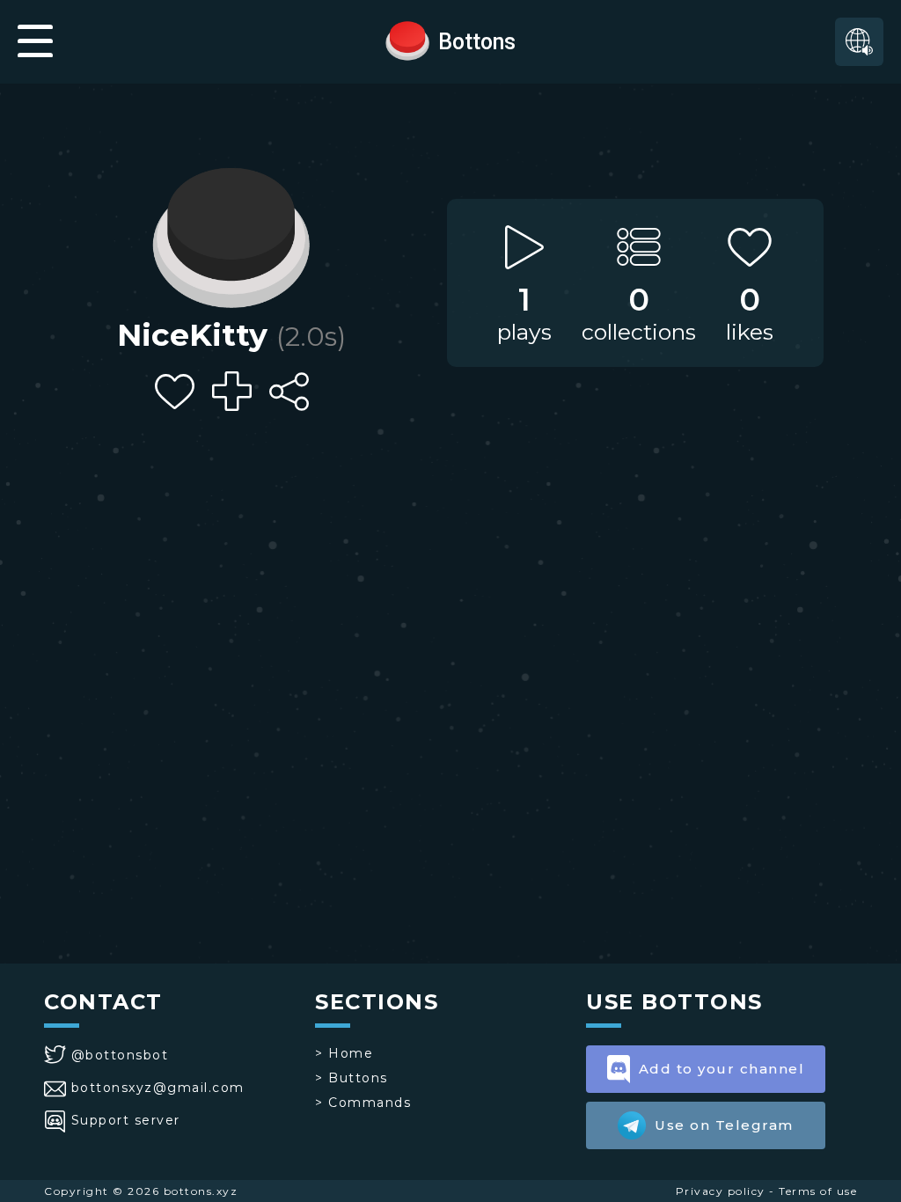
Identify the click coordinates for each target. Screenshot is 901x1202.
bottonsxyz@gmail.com (158, 1088)
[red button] (407, 40)
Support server (125, 1120)
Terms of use (818, 1191)
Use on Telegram (724, 1125)
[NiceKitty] (231, 233)
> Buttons (351, 1078)
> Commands (363, 1102)
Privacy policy (720, 1191)
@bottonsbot (119, 1055)
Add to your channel (722, 1068)
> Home (344, 1053)
